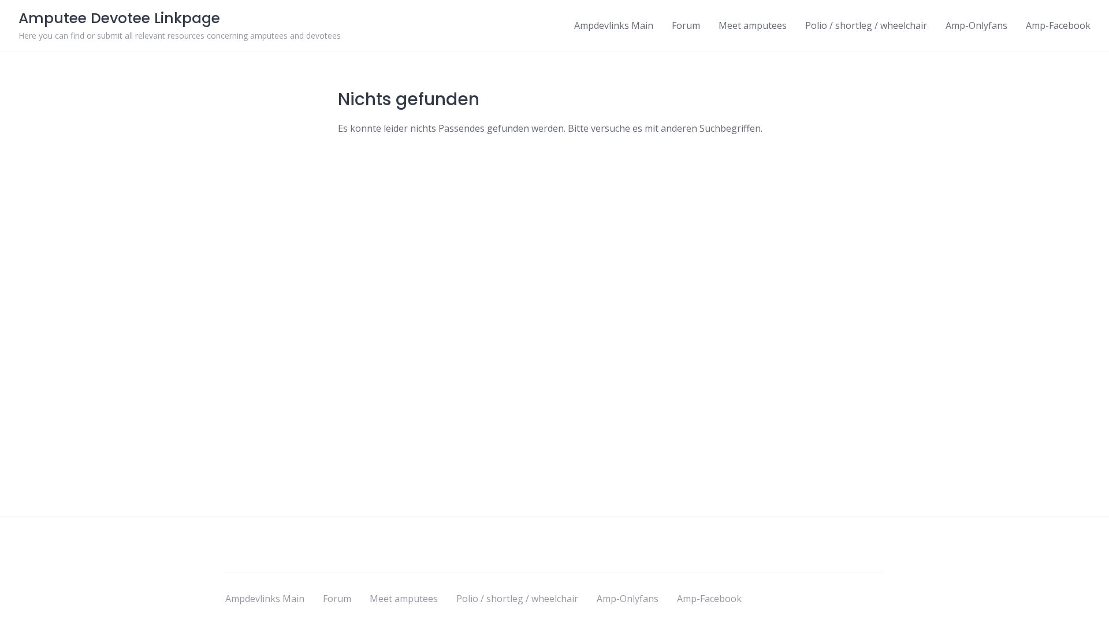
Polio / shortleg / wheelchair (866, 25)
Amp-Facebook (1058, 25)
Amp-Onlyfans (976, 25)
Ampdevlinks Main (613, 25)
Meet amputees (753, 25)
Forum (686, 25)
